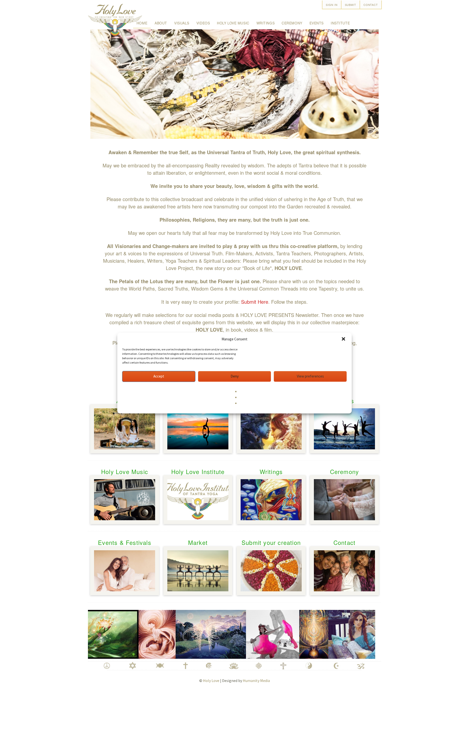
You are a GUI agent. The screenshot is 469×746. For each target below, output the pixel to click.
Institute (340, 23)
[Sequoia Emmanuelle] (346, 633)
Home (142, 23)
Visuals (181, 23)
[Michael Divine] (295, 633)
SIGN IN (331, 5)
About (161, 23)
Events (316, 23)
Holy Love (211, 680)
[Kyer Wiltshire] (254, 633)
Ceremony (292, 23)
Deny (235, 376)
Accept (158, 376)
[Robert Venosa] (192, 633)
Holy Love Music (233, 23)
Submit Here (254, 301)
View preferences (310, 376)
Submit (350, 5)
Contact (370, 5)
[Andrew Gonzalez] (138, 633)
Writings (265, 23)
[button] (344, 339)
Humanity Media (256, 680)
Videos (203, 23)
